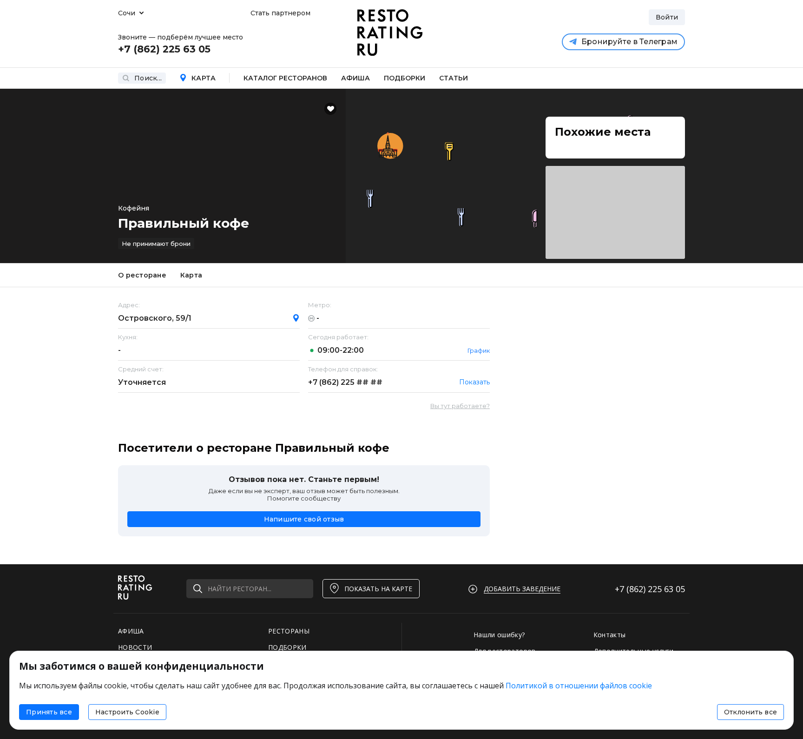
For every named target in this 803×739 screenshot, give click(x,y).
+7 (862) (345, 382)
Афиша (355, 78)
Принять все (49, 712)
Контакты (609, 634)
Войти (667, 17)
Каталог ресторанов (285, 78)
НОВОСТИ (135, 647)
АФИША (131, 631)
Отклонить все (750, 712)
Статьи (453, 78)
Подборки (404, 78)
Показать (474, 382)
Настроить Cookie (127, 712)
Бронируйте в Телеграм (629, 41)
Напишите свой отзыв (304, 519)
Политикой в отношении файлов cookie (579, 685)
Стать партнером (280, 13)
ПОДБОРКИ (287, 647)
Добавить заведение (522, 588)
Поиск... (148, 78)
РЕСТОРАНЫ (288, 631)
